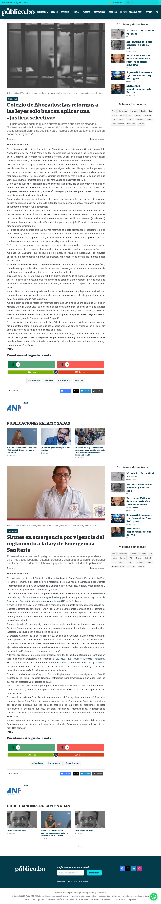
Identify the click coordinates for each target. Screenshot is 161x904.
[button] (153, 896)
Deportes (150, 12)
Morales (138, 115)
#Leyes (49, 380)
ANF (26, 403)
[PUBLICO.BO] (18, 12)
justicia (79, 380)
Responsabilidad (118, 124)
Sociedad (113, 12)
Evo (150, 111)
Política (76, 12)
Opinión (54, 12)
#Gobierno (35, 380)
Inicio (11, 93)
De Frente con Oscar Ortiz (131, 12)
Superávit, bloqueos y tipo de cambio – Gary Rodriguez (139, 75)
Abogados (64, 380)
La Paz (122, 115)
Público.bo (41, 12)
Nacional (148, 115)
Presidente (139, 119)
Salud (18, 93)
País (113, 119)
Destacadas (123, 111)
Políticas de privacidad (78, 893)
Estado (143, 111)
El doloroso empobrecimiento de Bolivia (138, 89)
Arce (113, 111)
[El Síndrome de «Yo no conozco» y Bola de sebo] (118, 45)
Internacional (100, 12)
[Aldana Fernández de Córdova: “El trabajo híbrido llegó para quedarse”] (22, 436)
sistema (141, 124)
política (121, 119)
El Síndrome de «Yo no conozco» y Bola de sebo (139, 45)
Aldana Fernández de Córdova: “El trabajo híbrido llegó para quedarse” (22, 450)
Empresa (86, 12)
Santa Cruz (131, 124)
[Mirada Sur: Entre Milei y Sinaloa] (118, 34)
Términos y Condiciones (97, 893)
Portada (129, 119)
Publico (149, 119)
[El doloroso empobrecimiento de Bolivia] (118, 89)
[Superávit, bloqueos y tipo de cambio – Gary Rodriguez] (118, 75)
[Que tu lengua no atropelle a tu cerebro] (56, 436)
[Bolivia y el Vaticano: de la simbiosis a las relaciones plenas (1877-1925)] (118, 58)
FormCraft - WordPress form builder (73, 881)
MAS (130, 115)
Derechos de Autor (62, 893)
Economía (65, 12)
